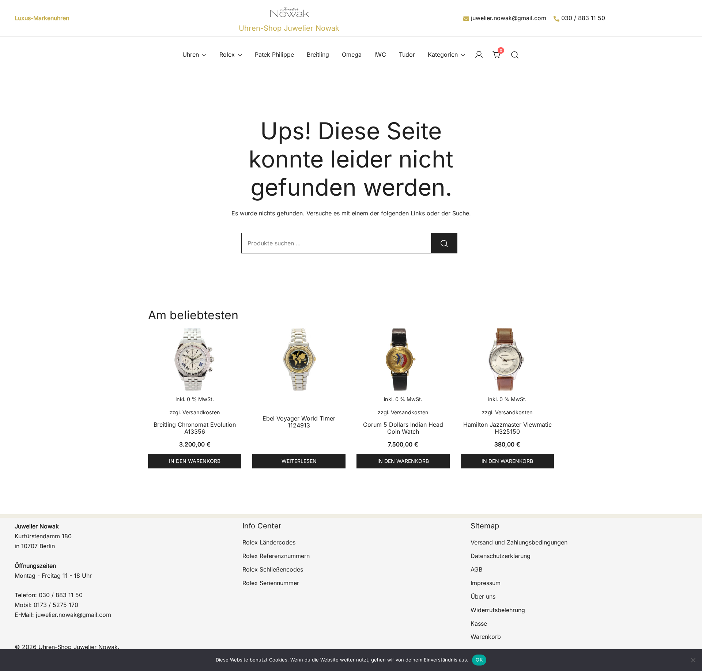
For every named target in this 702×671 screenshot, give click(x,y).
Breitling (318, 54)
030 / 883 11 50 (583, 18)
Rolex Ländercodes (268, 542)
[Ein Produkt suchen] (515, 55)
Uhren (190, 54)
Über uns (483, 596)
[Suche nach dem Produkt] (444, 243)
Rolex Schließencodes (272, 569)
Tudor (407, 54)
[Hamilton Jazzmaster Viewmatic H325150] (507, 359)
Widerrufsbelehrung (498, 610)
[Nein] (693, 660)
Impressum (486, 583)
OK (479, 660)
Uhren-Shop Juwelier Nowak (289, 28)
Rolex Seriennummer (270, 583)
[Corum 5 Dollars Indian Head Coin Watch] (403, 359)
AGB (476, 569)
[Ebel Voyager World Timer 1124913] (299, 359)
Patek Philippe (274, 54)
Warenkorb (486, 636)
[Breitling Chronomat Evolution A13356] (194, 359)
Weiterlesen (299, 461)
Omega (352, 54)
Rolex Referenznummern (276, 555)
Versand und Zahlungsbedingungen (519, 542)
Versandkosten (201, 412)
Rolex (227, 54)
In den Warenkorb (194, 461)
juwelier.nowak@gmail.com (508, 18)
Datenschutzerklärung (501, 555)
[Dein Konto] (479, 55)
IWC (380, 54)
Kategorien (443, 54)
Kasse (479, 623)
